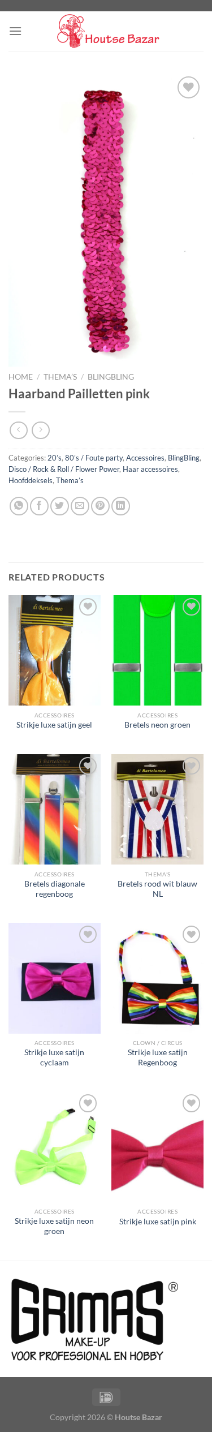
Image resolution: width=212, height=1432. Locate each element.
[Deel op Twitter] (59, 506)
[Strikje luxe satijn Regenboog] (157, 978)
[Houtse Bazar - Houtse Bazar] (106, 31)
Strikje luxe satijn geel (54, 724)
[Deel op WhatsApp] (19, 506)
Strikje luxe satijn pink (157, 1221)
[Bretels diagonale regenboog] (54, 809)
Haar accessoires (150, 469)
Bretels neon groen (157, 724)
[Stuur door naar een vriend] (80, 506)
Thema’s (60, 376)
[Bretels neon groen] (157, 650)
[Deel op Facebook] (39, 506)
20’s (54, 457)
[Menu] (15, 31)
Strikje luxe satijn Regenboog (158, 1057)
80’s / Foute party (94, 457)
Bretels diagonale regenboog (54, 888)
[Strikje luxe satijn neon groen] (54, 1146)
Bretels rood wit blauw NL (157, 888)
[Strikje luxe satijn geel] (54, 650)
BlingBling (111, 376)
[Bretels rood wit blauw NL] (157, 809)
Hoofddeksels (30, 480)
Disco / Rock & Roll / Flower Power (63, 469)
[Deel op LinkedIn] (120, 506)
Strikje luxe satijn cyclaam (54, 1057)
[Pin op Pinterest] (100, 506)
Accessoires (145, 457)
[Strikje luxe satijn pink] (157, 1146)
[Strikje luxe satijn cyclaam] (54, 978)
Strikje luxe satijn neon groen (54, 1226)
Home (20, 376)
